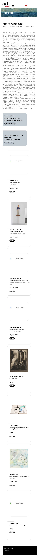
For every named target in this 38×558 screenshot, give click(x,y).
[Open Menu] (13, 5)
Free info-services (10, 123)
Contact (6, 550)
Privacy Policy (8, 548)
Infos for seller (9, 143)
